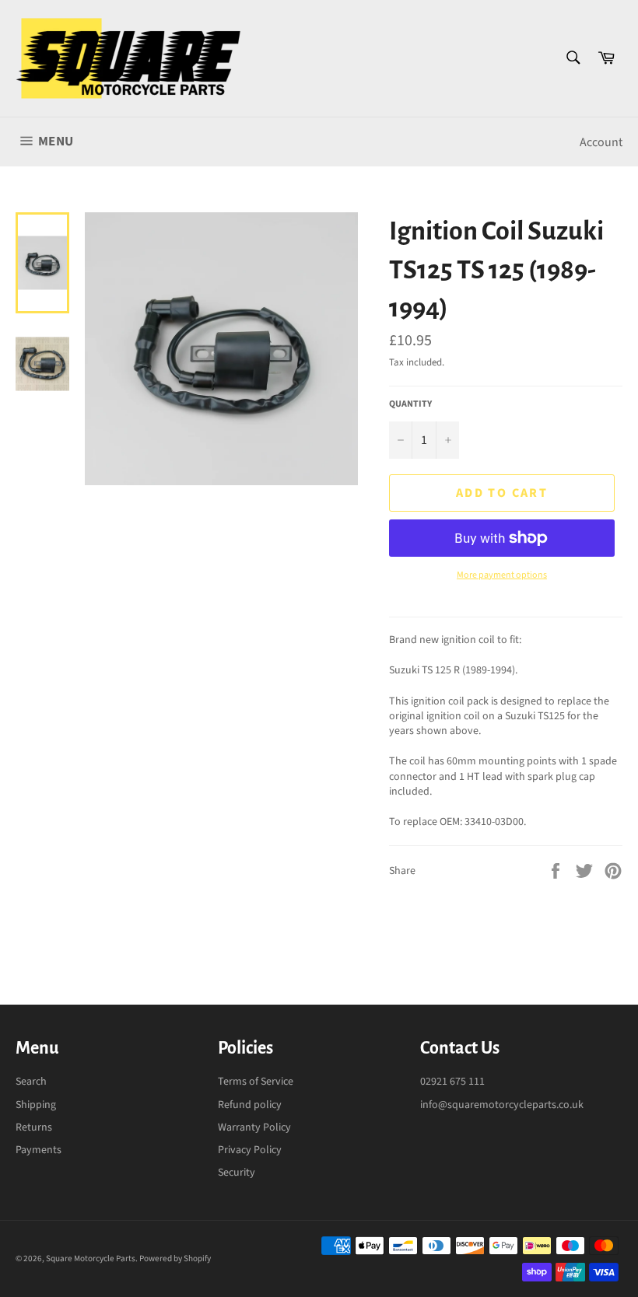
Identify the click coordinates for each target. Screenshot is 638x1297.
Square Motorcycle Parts (90, 1258)
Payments (38, 1150)
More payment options (502, 575)
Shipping (36, 1105)
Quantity (410, 404)
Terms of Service (255, 1081)
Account (601, 142)
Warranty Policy (254, 1127)
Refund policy (250, 1105)
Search (31, 1081)
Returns (34, 1127)
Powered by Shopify (175, 1258)
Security (236, 1172)
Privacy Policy (250, 1150)
